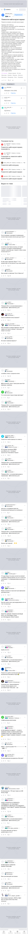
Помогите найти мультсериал (11, 172)
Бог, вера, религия (13, 828)
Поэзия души (11, 573)
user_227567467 (7, 143)
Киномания (10, 16)
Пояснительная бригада (14, 325)
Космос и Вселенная (13, 682)
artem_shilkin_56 (7, 162)
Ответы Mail (11, 244)
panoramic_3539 (7, 169)
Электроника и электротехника (14, 788)
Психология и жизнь (13, 600)
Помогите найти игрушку (10, 165)
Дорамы (10, 611)
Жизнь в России (12, 447)
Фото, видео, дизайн (14, 895)
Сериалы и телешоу (16, 143)
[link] (13, 235)
